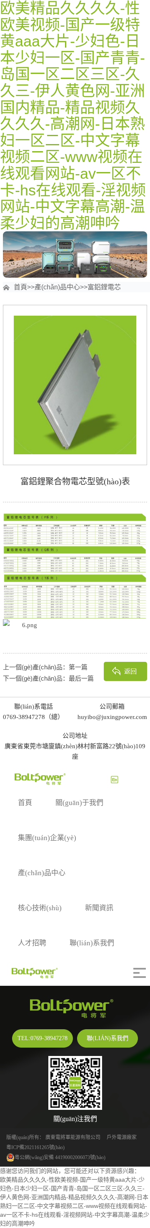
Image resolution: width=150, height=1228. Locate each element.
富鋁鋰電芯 (104, 287)
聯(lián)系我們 (92, 943)
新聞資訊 (99, 908)
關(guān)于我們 (79, 803)
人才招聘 (32, 943)
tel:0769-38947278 (43, 1038)
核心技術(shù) (40, 908)
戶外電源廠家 (122, 1137)
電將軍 (62, 1137)
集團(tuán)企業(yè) (47, 838)
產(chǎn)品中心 (57, 287)
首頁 (20, 287)
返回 (130, 671)
